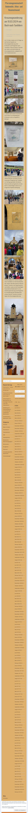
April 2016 (17, 719)
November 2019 (18, 614)
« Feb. (16, 402)
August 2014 (17, 763)
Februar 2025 (18, 451)
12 (17, 393)
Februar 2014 (18, 779)
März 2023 (17, 511)
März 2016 (17, 722)
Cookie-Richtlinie (11, 807)
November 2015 (18, 732)
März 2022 (17, 542)
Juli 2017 (17, 681)
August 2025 (17, 436)
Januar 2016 (17, 727)
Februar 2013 (18, 792)
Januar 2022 (17, 547)
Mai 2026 (17, 413)
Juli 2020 (17, 593)
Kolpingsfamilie (6, 437)
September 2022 (18, 526)
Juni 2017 (17, 683)
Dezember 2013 (18, 784)
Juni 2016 (17, 714)
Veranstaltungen (9, 36)
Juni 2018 (17, 655)
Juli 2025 (17, 438)
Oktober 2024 (18, 462)
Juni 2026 (17, 410)
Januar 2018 (17, 665)
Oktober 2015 (18, 735)
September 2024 (18, 464)
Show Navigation (21, 12)
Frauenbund (6, 429)
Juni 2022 (17, 534)
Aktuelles (8, 34)
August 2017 (17, 678)
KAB (4, 434)
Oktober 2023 (18, 493)
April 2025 (17, 446)
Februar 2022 (18, 544)
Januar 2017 (17, 696)
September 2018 (18, 647)
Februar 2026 (18, 420)
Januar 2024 (17, 485)
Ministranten (6, 444)
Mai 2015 (17, 745)
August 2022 (17, 529)
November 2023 (18, 490)
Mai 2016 (17, 717)
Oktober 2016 (18, 704)
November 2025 (18, 428)
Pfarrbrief (5, 449)
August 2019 (17, 621)
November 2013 (18, 786)
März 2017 (17, 691)
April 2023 (17, 508)
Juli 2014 (17, 766)
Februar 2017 (18, 694)
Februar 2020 (18, 606)
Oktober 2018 (18, 645)
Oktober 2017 (18, 673)
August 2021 (17, 560)
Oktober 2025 (18, 431)
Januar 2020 (17, 609)
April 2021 (17, 570)
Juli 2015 (17, 740)
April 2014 (17, 774)
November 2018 (18, 642)
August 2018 (17, 650)
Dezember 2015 (18, 730)
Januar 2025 (17, 454)
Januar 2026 (17, 423)
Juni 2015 (17, 743)
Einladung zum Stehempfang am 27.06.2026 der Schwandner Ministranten (7, 411)
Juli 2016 (17, 712)
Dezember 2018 (18, 640)
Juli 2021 (17, 562)
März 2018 (17, 660)
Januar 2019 (17, 637)
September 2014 (18, 761)
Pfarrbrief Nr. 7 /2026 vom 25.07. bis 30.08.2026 (8, 389)
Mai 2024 (17, 475)
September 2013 (18, 789)
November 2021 (18, 552)
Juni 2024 (17, 472)
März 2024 (17, 480)
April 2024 (17, 477)
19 (17, 396)
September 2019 (18, 619)
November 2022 (18, 521)
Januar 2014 (17, 781)
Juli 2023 (17, 500)
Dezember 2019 (18, 611)
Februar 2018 (18, 663)
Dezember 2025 (18, 426)
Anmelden (5, 798)
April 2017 (17, 689)
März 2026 (17, 418)
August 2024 (17, 467)
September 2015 (18, 737)
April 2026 (17, 415)
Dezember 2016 (18, 699)
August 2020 (17, 591)
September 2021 (18, 557)
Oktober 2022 (18, 524)
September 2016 (18, 707)
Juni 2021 (17, 565)
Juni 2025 (17, 441)
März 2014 (17, 776)
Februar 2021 (18, 575)
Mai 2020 (17, 598)
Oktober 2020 (18, 585)
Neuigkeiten (18, 34)
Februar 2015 (18, 750)
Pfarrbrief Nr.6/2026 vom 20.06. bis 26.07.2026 (7, 394)
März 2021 (17, 572)
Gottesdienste (6, 432)
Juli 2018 (17, 652)
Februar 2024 (18, 482)
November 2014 (18, 756)
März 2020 (17, 603)
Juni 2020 (17, 596)
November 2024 (18, 459)
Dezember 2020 (18, 580)
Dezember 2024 (18, 456)
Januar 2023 (17, 516)
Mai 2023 (17, 505)
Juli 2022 (17, 531)
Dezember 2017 (18, 668)
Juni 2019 (17, 627)
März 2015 (17, 748)
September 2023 (18, 495)
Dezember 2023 (18, 487)
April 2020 (17, 601)
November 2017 (18, 670)
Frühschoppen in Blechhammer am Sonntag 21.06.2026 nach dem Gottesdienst (7, 402)
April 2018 (17, 658)
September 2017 (18, 676)
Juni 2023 (17, 503)
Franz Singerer (9, 29)
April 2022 (17, 539)
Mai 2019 (17, 629)
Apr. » (19, 402)
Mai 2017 (17, 686)
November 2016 (18, 701)
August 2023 (17, 498)
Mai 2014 (17, 771)
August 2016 (17, 709)
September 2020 (18, 588)
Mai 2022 (17, 536)
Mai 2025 (17, 444)
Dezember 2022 (18, 518)
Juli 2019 (17, 624)
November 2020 (18, 583)
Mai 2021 (17, 567)
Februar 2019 (18, 634)
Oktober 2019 (18, 616)
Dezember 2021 (18, 549)
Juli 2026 (17, 407)
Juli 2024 (17, 469)
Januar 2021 (17, 578)
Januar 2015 (17, 753)
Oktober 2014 (18, 758)
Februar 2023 (18, 513)
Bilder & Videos (12, 34)
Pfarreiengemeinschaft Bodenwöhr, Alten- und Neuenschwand (14, 6)
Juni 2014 (17, 768)
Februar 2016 (18, 725)
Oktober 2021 (18, 554)
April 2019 (17, 632)
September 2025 (18, 433)
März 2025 (17, 449)
